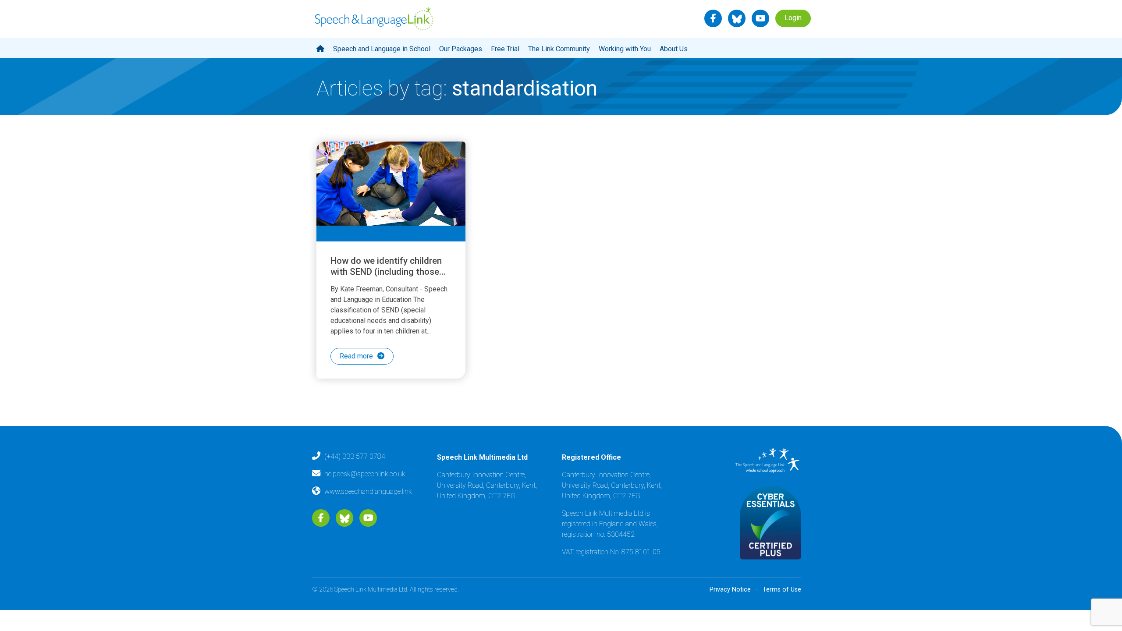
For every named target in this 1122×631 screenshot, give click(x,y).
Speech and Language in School (381, 49)
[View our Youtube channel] (761, 18)
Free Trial (505, 49)
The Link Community (559, 49)
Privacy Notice (730, 589)
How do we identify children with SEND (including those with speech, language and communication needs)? (386, 277)
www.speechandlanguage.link (368, 491)
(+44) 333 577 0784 (354, 456)
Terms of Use (782, 589)
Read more (356, 356)
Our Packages (460, 49)
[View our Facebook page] (713, 18)
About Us (674, 49)
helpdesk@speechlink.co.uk (364, 474)
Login (793, 18)
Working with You (625, 49)
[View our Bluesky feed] (737, 18)
